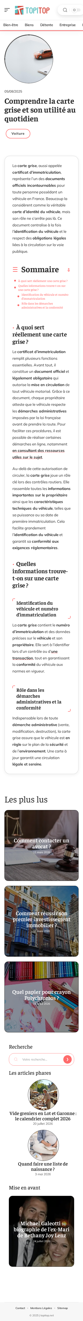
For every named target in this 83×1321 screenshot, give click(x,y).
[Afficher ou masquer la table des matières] (65, 270)
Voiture (18, 133)
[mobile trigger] (8, 10)
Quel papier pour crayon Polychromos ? (41, 994)
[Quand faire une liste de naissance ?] (43, 1145)
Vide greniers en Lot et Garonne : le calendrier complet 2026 (43, 1115)
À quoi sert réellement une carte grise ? (43, 281)
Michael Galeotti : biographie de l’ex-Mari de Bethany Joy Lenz (41, 1229)
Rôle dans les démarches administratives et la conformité (42, 305)
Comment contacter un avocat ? (41, 843)
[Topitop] (32, 10)
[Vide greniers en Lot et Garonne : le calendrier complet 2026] (43, 1095)
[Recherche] (65, 10)
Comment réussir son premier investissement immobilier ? (41, 918)
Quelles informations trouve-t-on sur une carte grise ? (42, 287)
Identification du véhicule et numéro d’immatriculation (44, 296)
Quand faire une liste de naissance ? (43, 1166)
